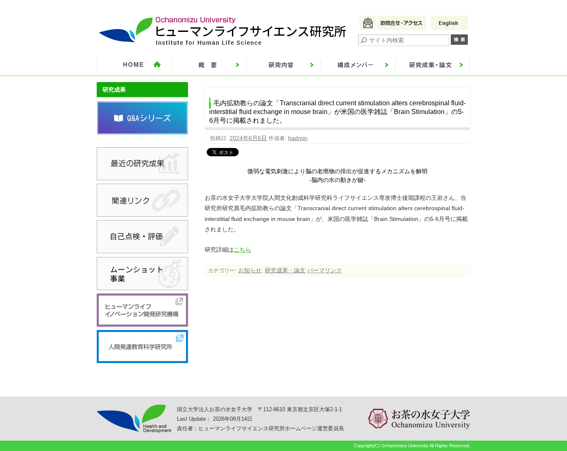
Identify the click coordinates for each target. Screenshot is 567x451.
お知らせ (250, 270)
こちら (242, 249)
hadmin (298, 138)
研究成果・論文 (285, 270)
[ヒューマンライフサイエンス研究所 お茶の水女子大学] (223, 45)
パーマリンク (324, 270)
